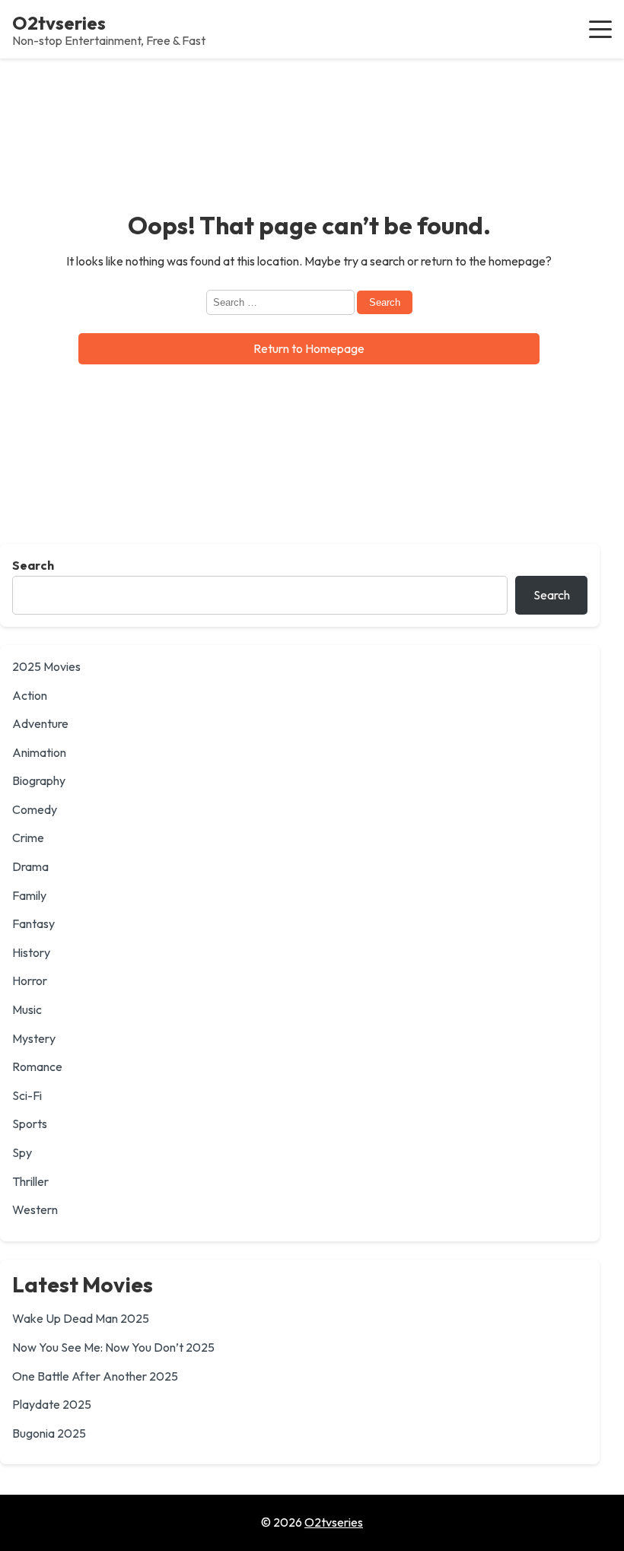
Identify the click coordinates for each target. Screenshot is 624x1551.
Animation (39, 752)
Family (29, 895)
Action (29, 695)
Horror (29, 980)
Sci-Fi (27, 1095)
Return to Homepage (309, 348)
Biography (38, 780)
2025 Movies (46, 666)
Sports (29, 1123)
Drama (30, 866)
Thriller (30, 1181)
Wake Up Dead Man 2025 (80, 1318)
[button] (600, 28)
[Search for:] (281, 301)
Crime (28, 837)
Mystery (34, 1038)
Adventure (40, 723)
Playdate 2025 (51, 1404)
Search (33, 565)
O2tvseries (59, 22)
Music (27, 1009)
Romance (37, 1066)
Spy (22, 1152)
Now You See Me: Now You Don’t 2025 (113, 1347)
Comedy (34, 809)
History (31, 952)
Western (35, 1209)
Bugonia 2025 (49, 1433)
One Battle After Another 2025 (95, 1376)
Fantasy (33, 923)
